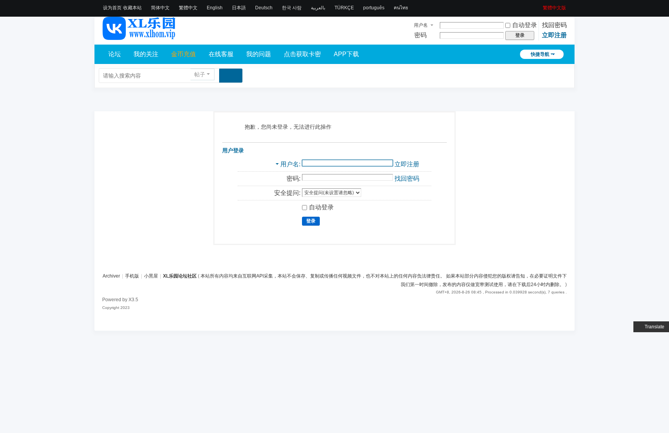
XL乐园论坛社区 (180, 276)
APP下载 (346, 54)
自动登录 (524, 25)
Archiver (111, 276)
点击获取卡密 (302, 54)
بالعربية (318, 7)
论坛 (114, 54)
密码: (293, 178)
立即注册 (554, 35)
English (215, 7)
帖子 (199, 74)
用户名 (421, 25)
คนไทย (401, 7)
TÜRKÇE (344, 7)
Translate (654, 326)
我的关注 (146, 54)
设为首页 (112, 7)
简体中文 (160, 7)
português (373, 7)
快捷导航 (540, 54)
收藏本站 (132, 7)
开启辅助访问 (540, 5)
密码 (420, 35)
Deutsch (264, 7)
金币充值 (183, 54)
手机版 (132, 276)
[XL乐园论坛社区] (139, 36)
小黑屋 (151, 276)
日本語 (239, 7)
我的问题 (258, 54)
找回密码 (554, 25)
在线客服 (221, 54)
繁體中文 (188, 7)
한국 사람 (292, 7)
